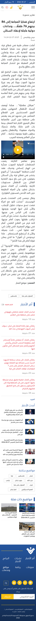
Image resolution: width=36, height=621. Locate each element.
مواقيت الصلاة (21, 612)
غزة (12, 475)
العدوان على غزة (27, 296)
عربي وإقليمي (29, 37)
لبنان (31, 475)
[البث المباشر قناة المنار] (14, 583)
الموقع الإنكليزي (28, 609)
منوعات (30, 567)
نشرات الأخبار (18, 559)
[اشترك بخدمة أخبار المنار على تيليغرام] (31, 583)
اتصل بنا (14, 612)
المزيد (32, 399)
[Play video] (18, 150)
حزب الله (30, 480)
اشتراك (7, 597)
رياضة (18, 567)
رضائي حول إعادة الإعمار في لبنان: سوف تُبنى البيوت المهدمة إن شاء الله (18, 327)
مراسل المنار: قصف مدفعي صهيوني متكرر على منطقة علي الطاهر (19, 313)
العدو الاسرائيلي (27, 489)
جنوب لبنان (18, 480)
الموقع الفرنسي (19, 609)
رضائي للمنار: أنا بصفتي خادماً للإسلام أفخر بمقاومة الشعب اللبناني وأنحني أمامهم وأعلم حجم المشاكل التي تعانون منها (18, 344)
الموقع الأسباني (9, 609)
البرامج (6, 558)
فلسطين (14, 296)
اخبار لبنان (13, 489)
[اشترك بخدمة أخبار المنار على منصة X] (19, 583)
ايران (31, 485)
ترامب (8, 480)
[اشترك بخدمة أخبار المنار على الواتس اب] (25, 583)
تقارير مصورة (29, 15)
